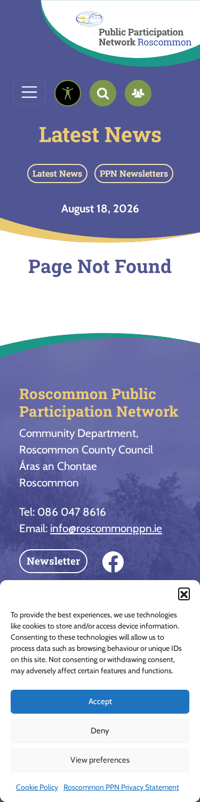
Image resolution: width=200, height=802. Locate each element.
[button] (184, 593)
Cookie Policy (37, 787)
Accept (100, 701)
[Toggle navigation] (29, 92)
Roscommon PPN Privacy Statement (121, 787)
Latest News (100, 134)
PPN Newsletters (134, 173)
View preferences (100, 760)
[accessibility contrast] (67, 93)
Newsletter (53, 560)
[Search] (103, 93)
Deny (100, 730)
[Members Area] (138, 93)
